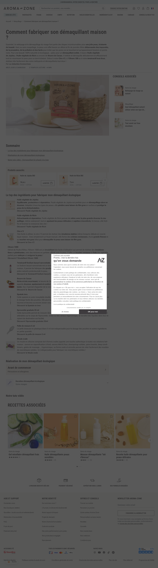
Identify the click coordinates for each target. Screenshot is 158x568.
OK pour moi (93, 312)
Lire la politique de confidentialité (64, 304)
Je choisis (65, 312)
